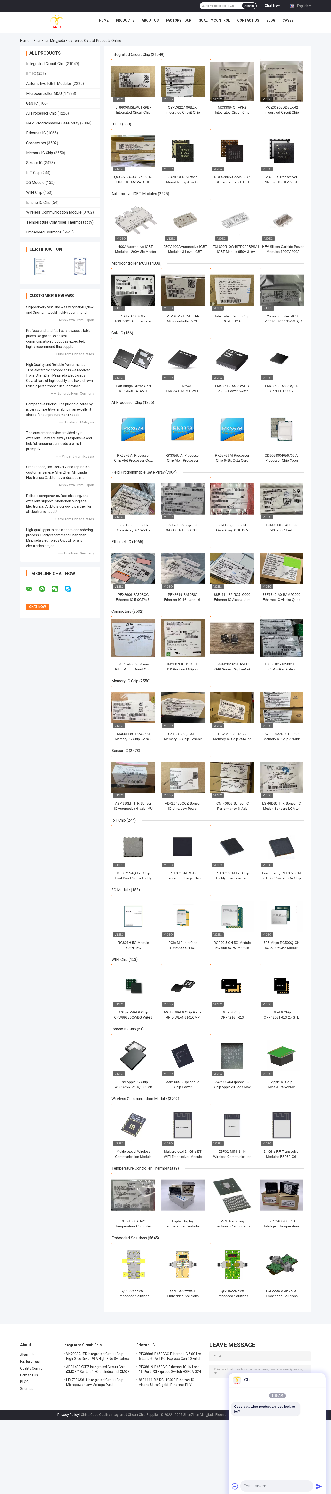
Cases (288, 20)
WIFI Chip (34, 192)
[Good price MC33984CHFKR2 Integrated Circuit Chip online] (232, 81)
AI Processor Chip (41, 113)
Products (125, 20)
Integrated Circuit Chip (45, 63)
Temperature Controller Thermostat (57, 222)
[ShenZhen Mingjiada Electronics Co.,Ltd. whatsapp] (45, 589)
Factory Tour (178, 20)
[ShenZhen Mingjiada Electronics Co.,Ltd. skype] (71, 589)
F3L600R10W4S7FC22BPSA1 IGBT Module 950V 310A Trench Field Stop (236, 252)
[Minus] (319, 1380)
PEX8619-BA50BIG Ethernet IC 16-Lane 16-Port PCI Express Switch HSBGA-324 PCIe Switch (170, 1370)
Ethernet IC (36, 133)
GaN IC (32, 103)
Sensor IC (34, 162)
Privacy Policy (68, 1415)
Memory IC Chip (39, 153)
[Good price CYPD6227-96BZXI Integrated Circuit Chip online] (183, 81)
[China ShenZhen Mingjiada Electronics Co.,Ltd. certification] (40, 266)
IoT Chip (33, 172)
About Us (150, 20)
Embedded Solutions (44, 232)
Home (104, 20)
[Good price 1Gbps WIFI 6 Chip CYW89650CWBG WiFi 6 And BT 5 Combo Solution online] (133, 986)
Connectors (36, 143)
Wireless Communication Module (54, 212)
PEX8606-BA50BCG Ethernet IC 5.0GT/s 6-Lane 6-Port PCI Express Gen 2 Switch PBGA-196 (170, 1357)
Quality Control (214, 20)
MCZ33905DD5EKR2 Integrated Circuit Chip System (281, 112)
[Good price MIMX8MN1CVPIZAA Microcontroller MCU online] (183, 290)
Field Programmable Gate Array (52, 123)
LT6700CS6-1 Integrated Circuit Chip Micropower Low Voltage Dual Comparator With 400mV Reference (95, 1383)
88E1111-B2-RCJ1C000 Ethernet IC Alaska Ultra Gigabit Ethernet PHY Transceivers (166, 1383)
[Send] (319, 1486)
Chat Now (272, 5)
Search (249, 5)
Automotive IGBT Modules (49, 83)
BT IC (31, 73)
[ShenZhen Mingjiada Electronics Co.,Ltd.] (57, 21)
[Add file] (235, 1486)
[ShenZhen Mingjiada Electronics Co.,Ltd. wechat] (58, 589)
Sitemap (27, 1389)
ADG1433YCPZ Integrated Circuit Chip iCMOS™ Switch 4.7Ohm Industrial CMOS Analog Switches (98, 1370)
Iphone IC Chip (38, 202)
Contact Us (248, 20)
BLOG (270, 20)
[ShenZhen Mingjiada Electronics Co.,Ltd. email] (32, 589)
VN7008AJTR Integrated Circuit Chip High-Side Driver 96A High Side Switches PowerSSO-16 (97, 1357)
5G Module (35, 182)
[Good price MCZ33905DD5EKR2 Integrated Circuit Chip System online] (281, 81)
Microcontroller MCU (44, 93)
